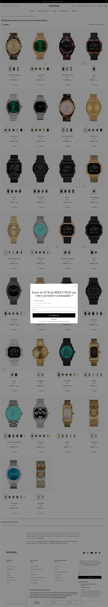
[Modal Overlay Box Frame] (54, 303)
